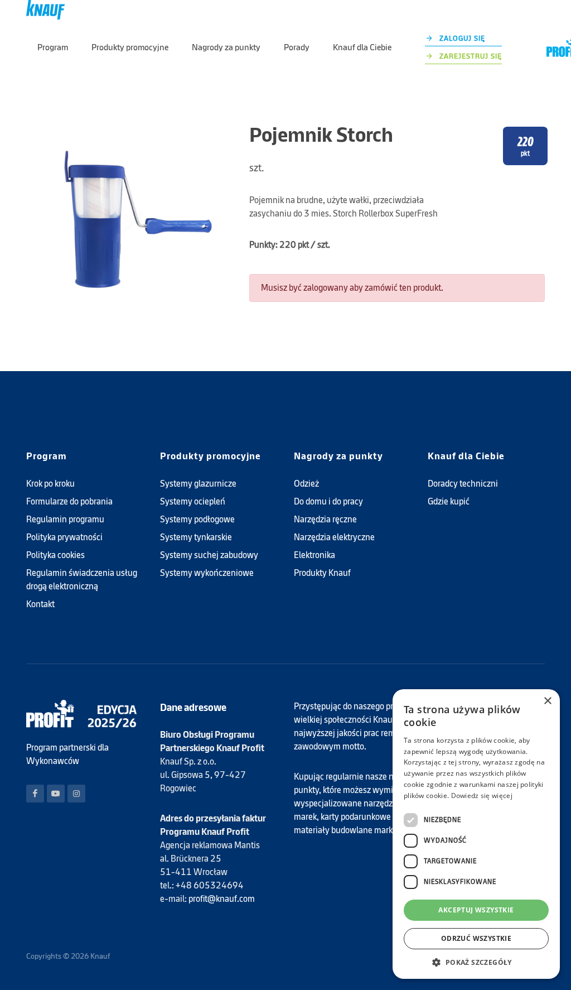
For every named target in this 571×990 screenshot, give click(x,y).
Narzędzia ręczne (325, 519)
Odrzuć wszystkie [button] (476, 938)
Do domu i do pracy (328, 501)
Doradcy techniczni (463, 483)
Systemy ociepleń (192, 501)
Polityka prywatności (64, 537)
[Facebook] (35, 793)
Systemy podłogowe (197, 519)
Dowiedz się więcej (481, 795)
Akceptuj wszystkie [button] (476, 910)
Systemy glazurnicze (198, 483)
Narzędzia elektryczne (334, 537)
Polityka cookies (55, 555)
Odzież (306, 483)
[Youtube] (56, 793)
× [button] (547, 701)
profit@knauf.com (221, 899)
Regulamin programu (65, 519)
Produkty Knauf (322, 573)
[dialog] (476, 834)
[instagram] (76, 793)
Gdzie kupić (449, 501)
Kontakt (40, 604)
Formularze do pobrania (69, 501)
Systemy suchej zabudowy (209, 555)
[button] (476, 962)
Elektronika (314, 555)
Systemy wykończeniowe (207, 573)
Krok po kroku (50, 483)
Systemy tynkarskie (196, 537)
